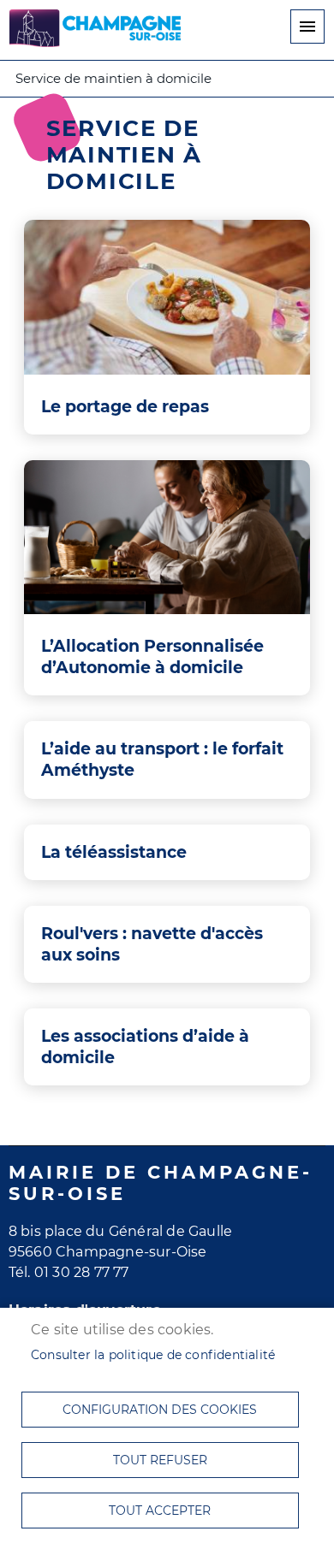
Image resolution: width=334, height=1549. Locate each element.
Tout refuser (160, 1460)
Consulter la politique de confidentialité (153, 1355)
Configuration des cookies (160, 1409)
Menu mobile (307, 26)
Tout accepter (160, 1510)
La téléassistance (114, 852)
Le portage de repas (125, 406)
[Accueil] (95, 30)
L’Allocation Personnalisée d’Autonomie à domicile (152, 656)
